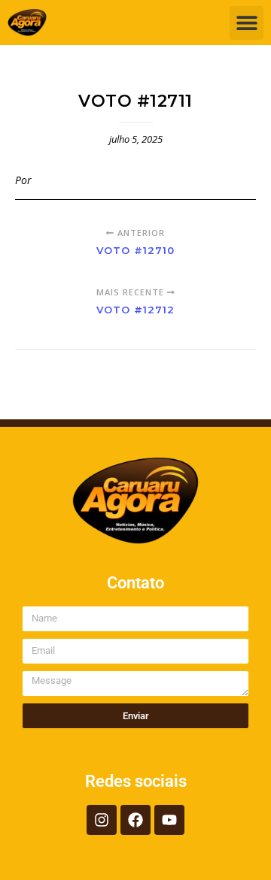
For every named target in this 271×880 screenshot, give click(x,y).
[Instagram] (102, 820)
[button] (246, 23)
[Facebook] (135, 820)
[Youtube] (169, 820)
